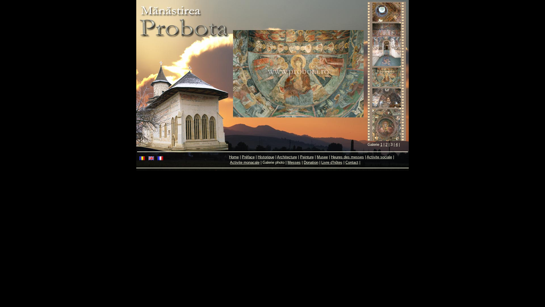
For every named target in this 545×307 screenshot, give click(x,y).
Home (234, 157)
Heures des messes (347, 157)
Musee (322, 157)
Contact (351, 162)
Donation (311, 162)
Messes (294, 162)
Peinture (307, 157)
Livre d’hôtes (331, 162)
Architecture (287, 157)
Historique (266, 157)
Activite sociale (379, 157)
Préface (248, 157)
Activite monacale (244, 162)
